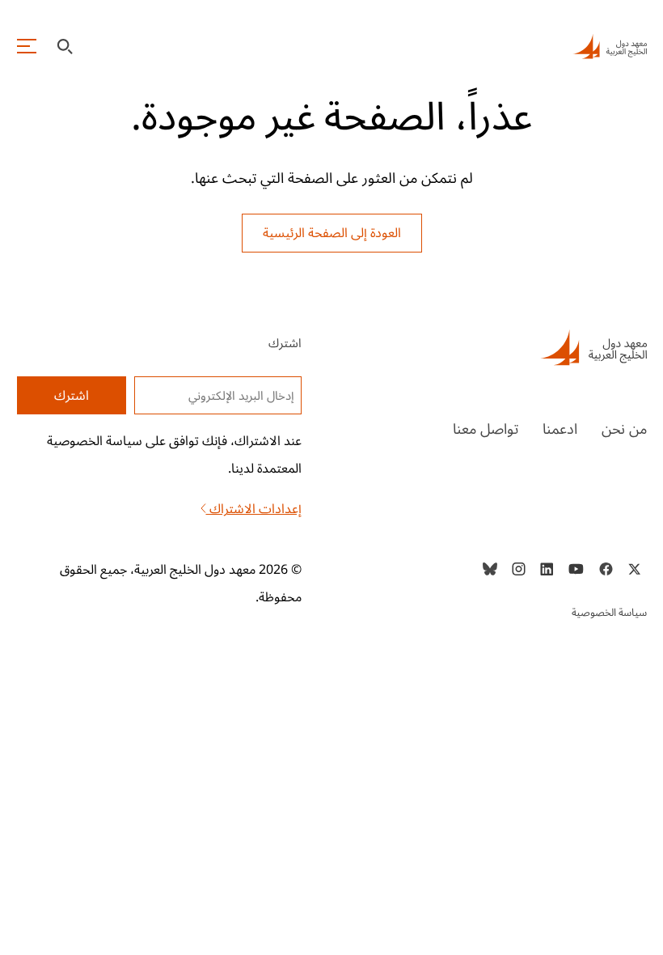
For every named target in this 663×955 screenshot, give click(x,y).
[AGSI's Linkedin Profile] (547, 569)
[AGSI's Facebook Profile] (605, 569)
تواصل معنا (485, 429)
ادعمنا (560, 429)
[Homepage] (609, 46)
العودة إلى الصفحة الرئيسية (332, 233)
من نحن (624, 429)
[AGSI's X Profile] (634, 569)
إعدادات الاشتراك (254, 509)
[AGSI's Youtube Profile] (576, 569)
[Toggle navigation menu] (26, 46)
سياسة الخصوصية (609, 612)
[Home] (504, 347)
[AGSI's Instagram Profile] (518, 569)
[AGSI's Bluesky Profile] (490, 569)
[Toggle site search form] (65, 46)
